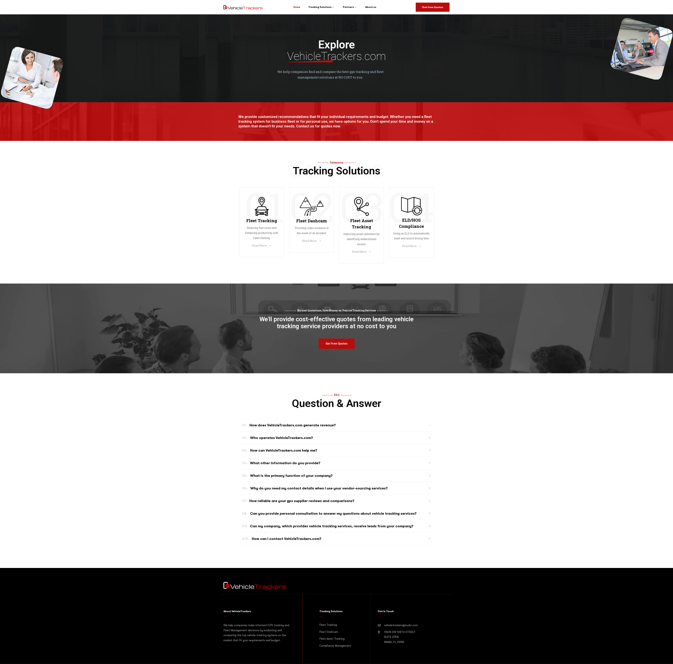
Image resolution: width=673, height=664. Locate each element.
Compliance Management (335, 645)
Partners (348, 7)
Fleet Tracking (328, 624)
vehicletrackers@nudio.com (401, 625)
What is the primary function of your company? (287, 476)
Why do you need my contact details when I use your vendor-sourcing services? (315, 488)
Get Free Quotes (432, 7)
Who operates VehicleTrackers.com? (277, 438)
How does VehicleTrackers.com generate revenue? (289, 425)
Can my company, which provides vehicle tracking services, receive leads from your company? (327, 526)
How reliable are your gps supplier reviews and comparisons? (298, 501)
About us (370, 7)
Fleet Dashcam (328, 632)
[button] (337, 344)
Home (296, 7)
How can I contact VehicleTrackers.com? (281, 539)
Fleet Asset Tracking (332, 638)
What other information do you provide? (281, 463)
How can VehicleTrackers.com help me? (279, 450)
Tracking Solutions (320, 7)
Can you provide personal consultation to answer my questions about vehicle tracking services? (329, 514)
